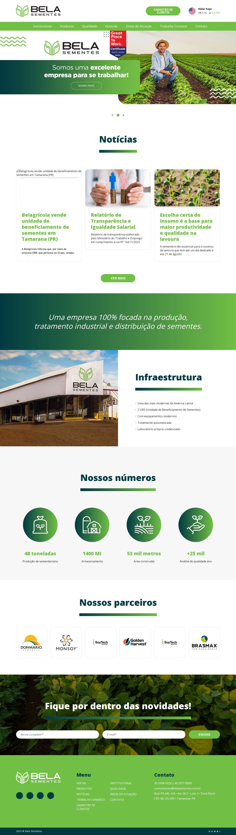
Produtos (67, 26)
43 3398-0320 (163, 783)
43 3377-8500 (183, 783)
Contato (201, 26)
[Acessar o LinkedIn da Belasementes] (50, 795)
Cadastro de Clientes (163, 11)
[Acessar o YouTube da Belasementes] (40, 795)
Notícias (111, 26)
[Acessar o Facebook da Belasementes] (19, 795)
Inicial (81, 783)
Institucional (42, 26)
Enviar (204, 734)
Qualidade (89, 26)
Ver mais (118, 278)
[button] (112, 115)
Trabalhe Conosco (173, 26)
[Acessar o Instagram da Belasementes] (29, 795)
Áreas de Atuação (139, 26)
